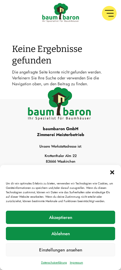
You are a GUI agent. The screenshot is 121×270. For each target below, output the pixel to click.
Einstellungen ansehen (60, 250)
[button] (112, 172)
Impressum (76, 262)
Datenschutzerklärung (54, 262)
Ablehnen (60, 233)
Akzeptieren (60, 217)
